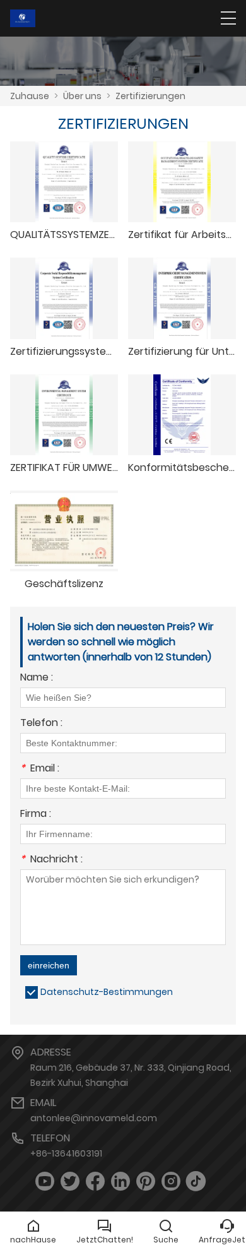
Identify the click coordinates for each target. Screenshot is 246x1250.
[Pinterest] (146, 1181)
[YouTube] (45, 1181)
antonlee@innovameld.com (93, 1118)
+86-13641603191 (66, 1153)
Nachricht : (51, 860)
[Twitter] (70, 1181)
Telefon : (41, 724)
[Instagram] (171, 1181)
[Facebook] (95, 1181)
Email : (39, 769)
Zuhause (29, 96)
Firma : (35, 815)
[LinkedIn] (120, 1181)
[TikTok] (196, 1181)
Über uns (82, 96)
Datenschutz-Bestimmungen (106, 991)
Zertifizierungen (150, 96)
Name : (36, 678)
